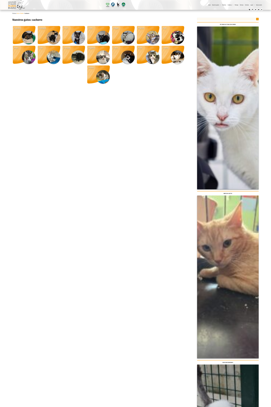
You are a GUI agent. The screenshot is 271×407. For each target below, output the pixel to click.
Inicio (209, 5)
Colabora (230, 5)
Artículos (247, 5)
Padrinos (224, 5)
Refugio (236, 5)
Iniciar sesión (259, 5)
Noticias (241, 5)
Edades (22, 13)
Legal (251, 5)
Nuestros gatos (215, 5)
